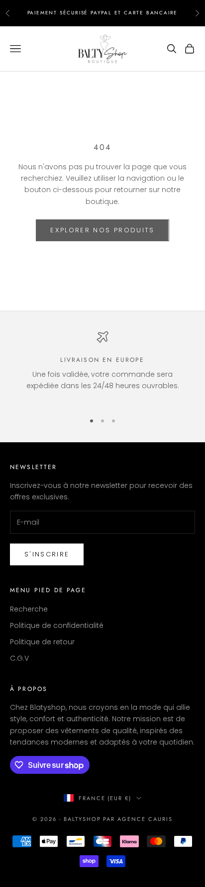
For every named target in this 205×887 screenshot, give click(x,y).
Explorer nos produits (102, 230)
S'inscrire (46, 554)
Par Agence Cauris (138, 819)
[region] (102, 367)
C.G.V (19, 658)
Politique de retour (42, 642)
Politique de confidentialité (56, 625)
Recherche (29, 609)
